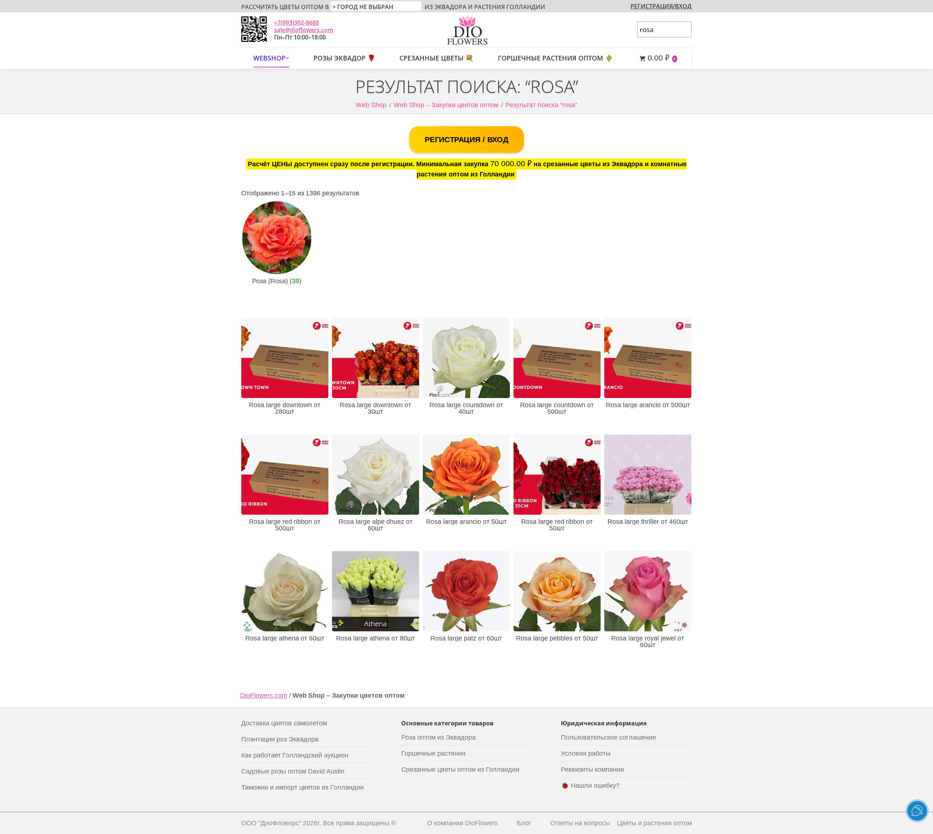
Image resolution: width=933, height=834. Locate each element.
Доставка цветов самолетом (284, 723)
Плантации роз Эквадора (280, 739)
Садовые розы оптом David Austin (292, 771)
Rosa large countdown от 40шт (466, 408)
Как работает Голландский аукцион (294, 755)
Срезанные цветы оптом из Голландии (460, 769)
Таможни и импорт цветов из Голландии (302, 787)
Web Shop (371, 105)
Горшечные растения (433, 753)
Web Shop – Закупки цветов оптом (446, 105)
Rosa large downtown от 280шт (284, 408)
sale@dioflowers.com (303, 30)
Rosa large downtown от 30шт (375, 408)
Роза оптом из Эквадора (438, 737)
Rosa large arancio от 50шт (466, 521)
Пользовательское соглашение (608, 737)
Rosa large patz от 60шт (466, 638)
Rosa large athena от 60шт (284, 638)
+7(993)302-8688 (296, 23)
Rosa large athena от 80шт (375, 638)
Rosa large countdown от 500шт (557, 408)
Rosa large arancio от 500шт (648, 405)
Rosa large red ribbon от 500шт (284, 524)
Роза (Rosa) (276, 281)
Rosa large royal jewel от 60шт (647, 641)
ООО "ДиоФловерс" (271, 823)
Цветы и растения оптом (654, 823)
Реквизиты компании (592, 769)
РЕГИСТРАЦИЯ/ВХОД (661, 6)
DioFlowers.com (263, 695)
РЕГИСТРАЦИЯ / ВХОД (466, 140)
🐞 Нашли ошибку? (590, 785)
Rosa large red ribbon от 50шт (557, 524)
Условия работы (585, 753)
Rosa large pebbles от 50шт (557, 638)
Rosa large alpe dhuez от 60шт (376, 524)
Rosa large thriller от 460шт (648, 521)
